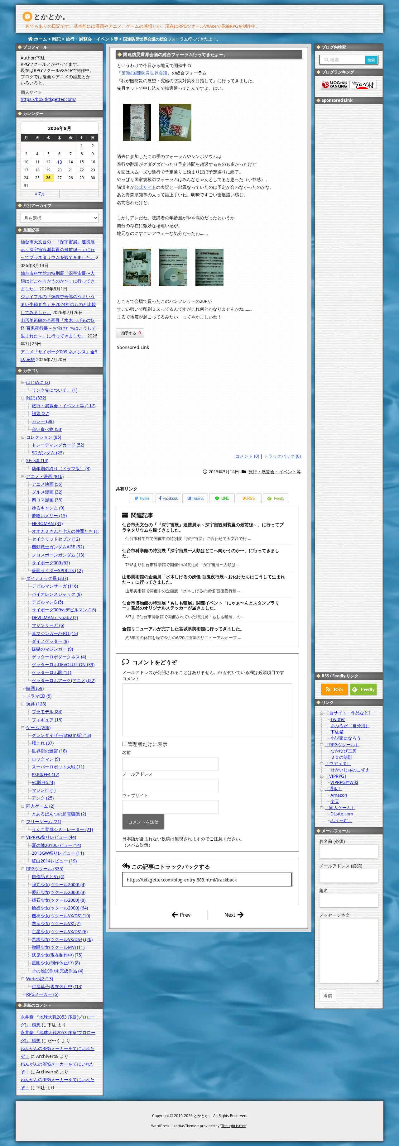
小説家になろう (345, 738)
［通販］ (333, 788)
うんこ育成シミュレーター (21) (62, 829)
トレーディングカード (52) (58, 445)
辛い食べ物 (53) (47, 429)
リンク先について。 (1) (54, 390)
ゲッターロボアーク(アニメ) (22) (63, 680)
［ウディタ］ (338, 763)
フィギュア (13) (47, 720)
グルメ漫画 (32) (47, 492)
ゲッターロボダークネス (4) (59, 657)
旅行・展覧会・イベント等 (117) (63, 405)
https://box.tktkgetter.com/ (48, 99)
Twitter (337, 719)
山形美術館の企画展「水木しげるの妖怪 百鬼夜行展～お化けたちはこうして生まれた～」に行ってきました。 (203, 579)
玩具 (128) (36, 704)
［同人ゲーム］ (340, 807)
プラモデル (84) (47, 711)
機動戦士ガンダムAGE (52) (58, 547)
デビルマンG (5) (47, 602)
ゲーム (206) (38, 727)
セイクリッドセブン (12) (56, 539)
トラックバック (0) (282, 456)
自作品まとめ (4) (48, 876)
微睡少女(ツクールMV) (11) (58, 947)
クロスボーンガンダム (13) (58, 555)
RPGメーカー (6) (42, 994)
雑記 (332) (36, 398)
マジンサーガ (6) (48, 625)
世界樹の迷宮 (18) (49, 751)
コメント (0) (247, 456)
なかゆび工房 (343, 751)
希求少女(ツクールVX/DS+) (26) (62, 939)
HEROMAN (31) (47, 523)
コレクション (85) (43, 437)
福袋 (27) (40, 413)
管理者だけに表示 (146, 744)
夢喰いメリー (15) (49, 515)
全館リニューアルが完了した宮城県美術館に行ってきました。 (183, 629)
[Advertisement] (209, 402)
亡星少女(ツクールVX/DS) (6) (60, 931)
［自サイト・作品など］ (349, 713)
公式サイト (145, 187)
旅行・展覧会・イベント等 (274, 472)
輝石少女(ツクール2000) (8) (58, 900)
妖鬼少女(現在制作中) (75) (57, 955)
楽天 (334, 801)
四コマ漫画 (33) (47, 500)
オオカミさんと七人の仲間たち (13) (67, 531)
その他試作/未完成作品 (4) (57, 971)
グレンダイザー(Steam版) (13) (61, 735)
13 (59, 162)
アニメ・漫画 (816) (45, 476)
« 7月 (40, 194)
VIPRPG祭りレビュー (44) (51, 837)
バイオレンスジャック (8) (57, 594)
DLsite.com (341, 814)
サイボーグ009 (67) (51, 563)
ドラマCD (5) (38, 696)
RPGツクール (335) (44, 868)
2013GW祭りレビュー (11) (58, 853)
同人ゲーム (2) (40, 806)
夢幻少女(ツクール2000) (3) (58, 892)
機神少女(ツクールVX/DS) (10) (61, 916)
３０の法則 (341, 757)
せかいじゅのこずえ (350, 770)
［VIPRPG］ (337, 776)
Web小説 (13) (39, 978)
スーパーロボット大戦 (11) (58, 767)
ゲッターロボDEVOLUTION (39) (63, 664)
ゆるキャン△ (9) (48, 508)
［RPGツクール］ (342, 744)
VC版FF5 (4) (43, 782)
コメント (131, 678)
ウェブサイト (135, 795)
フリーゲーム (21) (43, 821)
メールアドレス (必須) (340, 866)
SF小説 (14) (37, 460)
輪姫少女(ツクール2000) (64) (60, 908)
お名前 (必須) (332, 841)
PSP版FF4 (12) (45, 774)
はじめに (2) (38, 382)
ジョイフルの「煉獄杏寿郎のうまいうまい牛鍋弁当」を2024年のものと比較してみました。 (58, 304)
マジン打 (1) (43, 790)
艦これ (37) (43, 743)
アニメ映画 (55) (47, 484)
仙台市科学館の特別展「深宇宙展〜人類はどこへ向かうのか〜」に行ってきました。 (200, 553)
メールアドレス (137, 774)
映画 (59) (35, 688)
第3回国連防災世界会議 (144, 73)
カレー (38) (43, 421)
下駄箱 (337, 732)
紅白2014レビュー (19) (54, 861)
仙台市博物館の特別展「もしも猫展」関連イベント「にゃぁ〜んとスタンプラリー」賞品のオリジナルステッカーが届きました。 (200, 605)
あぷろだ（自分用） (350, 725)
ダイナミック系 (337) (47, 578)
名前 (126, 752)
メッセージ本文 (334, 915)
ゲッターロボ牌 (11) (51, 672)
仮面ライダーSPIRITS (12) (57, 570)
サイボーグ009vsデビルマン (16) (64, 610)
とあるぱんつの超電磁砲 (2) (59, 814)
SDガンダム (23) (48, 453)
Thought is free (233, 1125)
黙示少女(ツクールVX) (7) (56, 923)
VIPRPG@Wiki (344, 782)
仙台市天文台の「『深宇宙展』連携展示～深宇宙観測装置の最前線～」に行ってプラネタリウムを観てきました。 (203, 527)
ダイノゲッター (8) (50, 641)
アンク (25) (43, 798)
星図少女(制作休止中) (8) (56, 963)
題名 (323, 890)
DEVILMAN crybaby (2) (55, 617)
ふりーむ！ (341, 820)
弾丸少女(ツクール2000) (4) (58, 884)
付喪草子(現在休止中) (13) (57, 986)
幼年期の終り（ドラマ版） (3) (61, 468)
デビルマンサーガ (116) (55, 586)
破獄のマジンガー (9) (52, 649)
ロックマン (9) (46, 759)
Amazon (338, 795)
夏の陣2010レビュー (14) (56, 845)
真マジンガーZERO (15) (55, 633)
